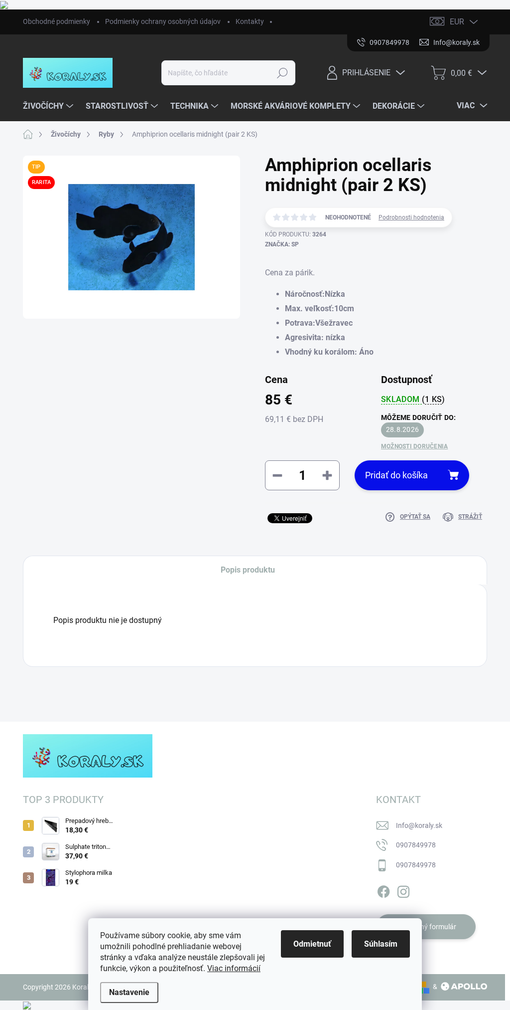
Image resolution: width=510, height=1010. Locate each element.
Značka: (282, 244)
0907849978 (416, 845)
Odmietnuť (312, 944)
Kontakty (250, 21)
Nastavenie (129, 992)
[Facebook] (383, 889)
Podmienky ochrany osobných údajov (163, 21)
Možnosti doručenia (414, 446)
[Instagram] (403, 889)
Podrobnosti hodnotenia (411, 217)
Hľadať (282, 73)
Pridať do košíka (396, 475)
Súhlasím (380, 944)
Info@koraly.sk (419, 825)
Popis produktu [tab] (248, 570)
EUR (457, 21)
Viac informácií (233, 968)
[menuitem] (49, 106)
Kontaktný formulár (425, 927)
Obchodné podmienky (56, 21)
